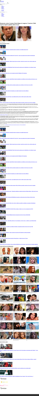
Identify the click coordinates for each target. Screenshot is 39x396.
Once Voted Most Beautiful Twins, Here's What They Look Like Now (19, 339)
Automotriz (3, 6)
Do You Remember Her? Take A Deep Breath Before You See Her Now (6, 264)
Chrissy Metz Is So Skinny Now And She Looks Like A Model (6, 311)
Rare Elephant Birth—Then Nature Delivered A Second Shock (6, 274)
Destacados (3, 8)
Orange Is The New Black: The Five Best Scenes (18, 311)
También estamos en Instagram (4, 114)
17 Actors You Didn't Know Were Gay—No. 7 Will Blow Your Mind (32, 302)
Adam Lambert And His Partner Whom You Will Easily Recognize (32, 330)
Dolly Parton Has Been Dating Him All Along (32, 264)
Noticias (3, 15)
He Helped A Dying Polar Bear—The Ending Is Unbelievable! (19, 283)
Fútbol (2, 13)
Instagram (3, 10)
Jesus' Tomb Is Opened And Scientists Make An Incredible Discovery (6, 292)
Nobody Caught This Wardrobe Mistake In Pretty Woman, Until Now (18, 274)
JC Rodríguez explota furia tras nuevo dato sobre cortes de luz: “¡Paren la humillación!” (15, 124)
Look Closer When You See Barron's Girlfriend (19, 292)
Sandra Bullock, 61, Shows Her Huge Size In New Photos (32, 321)
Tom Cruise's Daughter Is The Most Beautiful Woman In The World (19, 321)
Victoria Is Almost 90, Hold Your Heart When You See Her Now (32, 255)
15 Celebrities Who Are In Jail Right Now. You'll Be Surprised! (32, 274)
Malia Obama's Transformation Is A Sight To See (32, 339)
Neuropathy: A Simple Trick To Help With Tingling (5, 255)
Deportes (3, 7)
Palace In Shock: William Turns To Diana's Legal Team (19, 330)
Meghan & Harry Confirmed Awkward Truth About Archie (19, 255)
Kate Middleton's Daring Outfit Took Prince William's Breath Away (19, 264)
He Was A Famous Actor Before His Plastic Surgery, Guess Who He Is (32, 283)
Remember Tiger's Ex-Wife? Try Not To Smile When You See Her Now (6, 339)
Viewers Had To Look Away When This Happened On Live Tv (31, 292)
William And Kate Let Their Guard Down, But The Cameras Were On (6, 283)
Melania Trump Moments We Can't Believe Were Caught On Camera (19, 302)
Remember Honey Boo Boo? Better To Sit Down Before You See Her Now (32, 311)
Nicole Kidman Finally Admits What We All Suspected (5, 330)
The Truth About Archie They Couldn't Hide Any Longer (6, 321)
